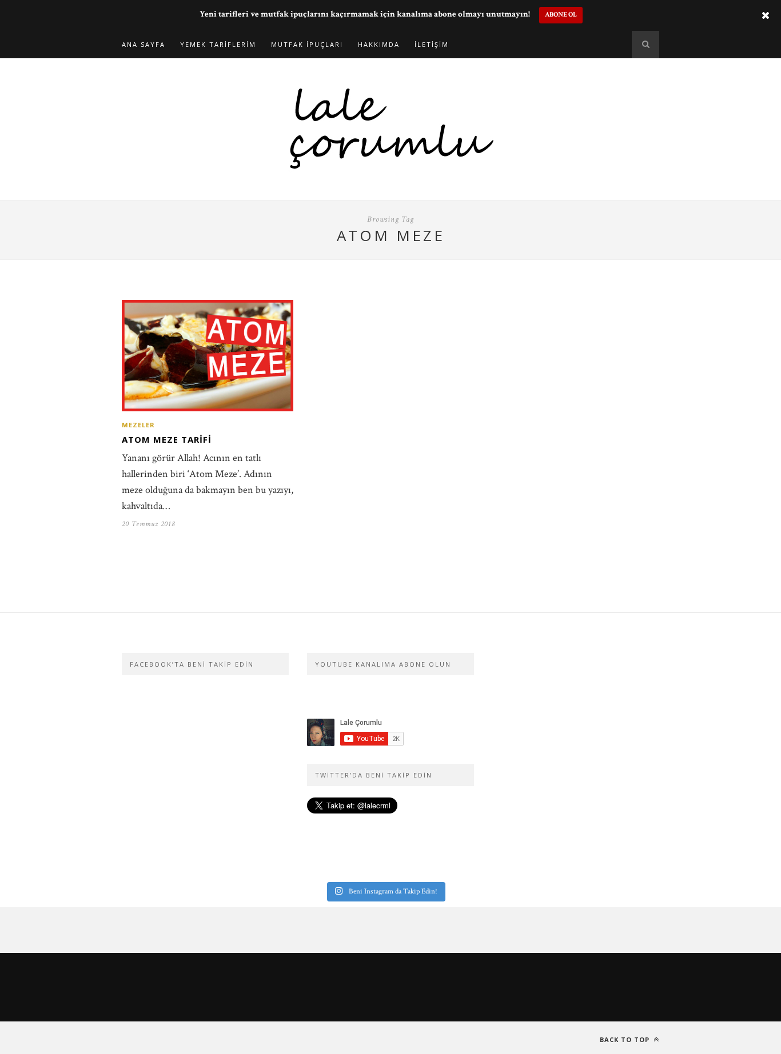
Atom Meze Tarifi (167, 439)
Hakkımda (379, 44)
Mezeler (138, 424)
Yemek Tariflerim (218, 44)
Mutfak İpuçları (307, 44)
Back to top (626, 1039)
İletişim (432, 44)
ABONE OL (561, 14)
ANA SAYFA (143, 44)
